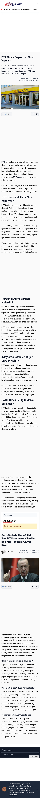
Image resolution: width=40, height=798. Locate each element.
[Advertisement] (20, 32)
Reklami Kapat (34, 756)
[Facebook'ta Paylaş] (33, 114)
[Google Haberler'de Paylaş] (6, 114)
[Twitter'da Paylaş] (37, 114)
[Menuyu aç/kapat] (37, 4)
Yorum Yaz (8, 515)
